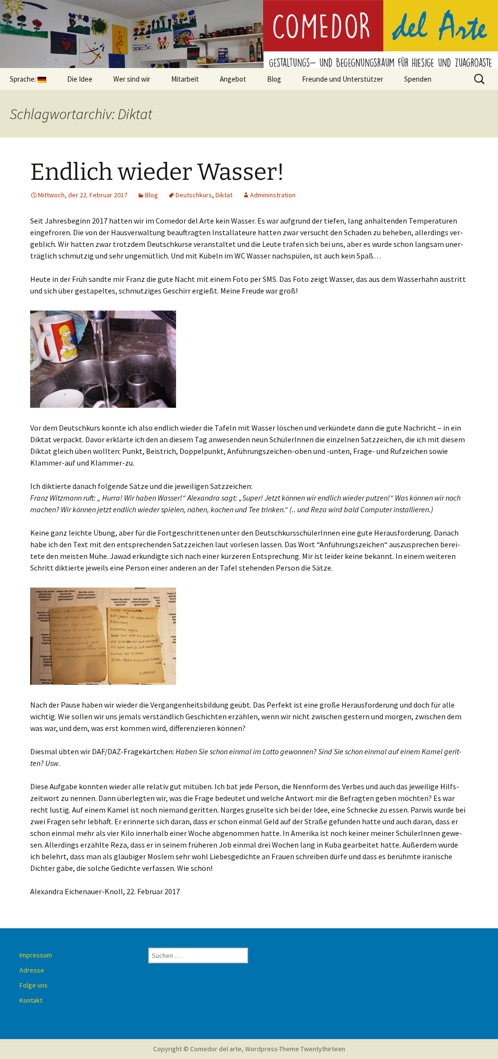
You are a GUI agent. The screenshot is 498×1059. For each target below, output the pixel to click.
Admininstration (273, 195)
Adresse (31, 970)
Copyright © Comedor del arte (197, 1048)
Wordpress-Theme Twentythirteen (295, 1048)
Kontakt (30, 1000)
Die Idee (79, 79)
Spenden (417, 79)
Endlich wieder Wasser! (157, 172)
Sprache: (23, 79)
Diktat (223, 195)
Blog (274, 79)
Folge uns (33, 985)
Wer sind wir (131, 79)
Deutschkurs (194, 195)
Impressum (35, 955)
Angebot (233, 79)
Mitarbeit (185, 79)
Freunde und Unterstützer (342, 79)
